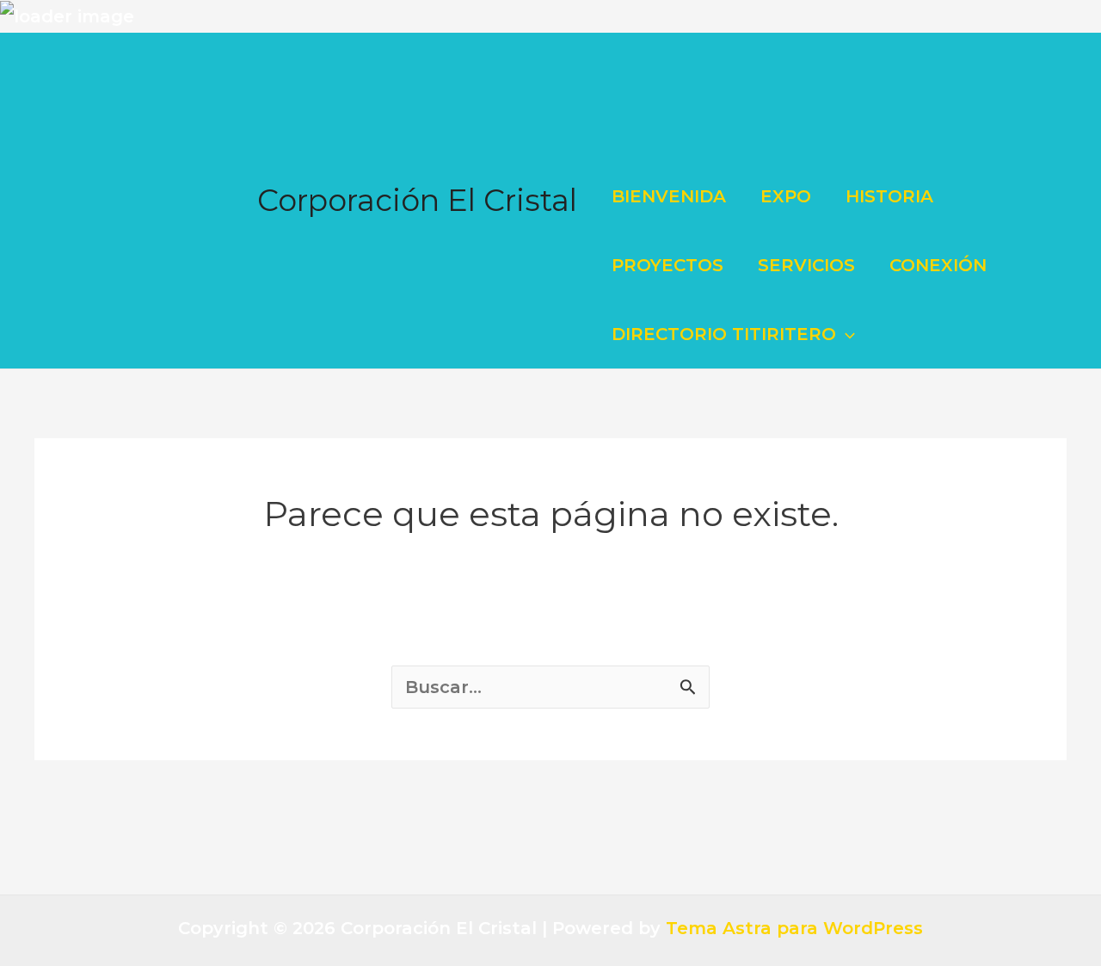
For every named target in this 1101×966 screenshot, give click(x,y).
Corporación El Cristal (417, 200)
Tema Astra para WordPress (794, 928)
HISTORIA (889, 196)
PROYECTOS (667, 265)
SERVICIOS (806, 265)
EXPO (785, 196)
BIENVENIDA (669, 196)
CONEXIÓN (938, 265)
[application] (845, 334)
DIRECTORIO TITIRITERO (724, 334)
